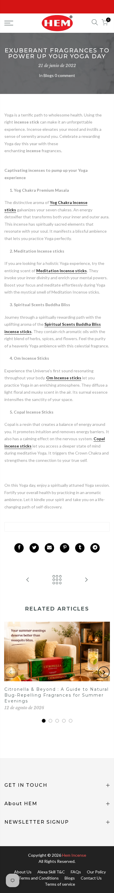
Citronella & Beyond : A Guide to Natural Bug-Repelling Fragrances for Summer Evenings (56, 695)
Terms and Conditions (38, 877)
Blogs (49, 75)
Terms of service (60, 884)
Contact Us (91, 877)
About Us (23, 871)
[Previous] (10, 672)
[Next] (104, 672)
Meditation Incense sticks (61, 270)
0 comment (65, 75)
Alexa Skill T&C (51, 871)
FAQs (76, 871)
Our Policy (96, 871)
